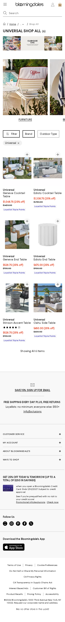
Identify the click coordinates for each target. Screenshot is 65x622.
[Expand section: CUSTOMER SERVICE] (32, 434)
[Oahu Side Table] (48, 298)
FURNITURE (25, 119)
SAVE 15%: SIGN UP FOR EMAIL (32, 390)
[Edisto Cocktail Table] (48, 168)
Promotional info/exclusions (30, 502)
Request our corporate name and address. (36, 603)
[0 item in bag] (60, 5)
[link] (17, 199)
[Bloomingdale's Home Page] (30, 5)
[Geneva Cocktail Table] (17, 168)
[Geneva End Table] (17, 235)
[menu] (5, 4)
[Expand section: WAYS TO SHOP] (32, 460)
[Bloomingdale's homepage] (5, 24)
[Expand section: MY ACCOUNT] (32, 442)
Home (12, 24)
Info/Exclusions (32, 411)
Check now (52, 502)
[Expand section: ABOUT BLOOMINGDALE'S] (32, 451)
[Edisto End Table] (48, 235)
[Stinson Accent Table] (17, 298)
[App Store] (14, 547)
